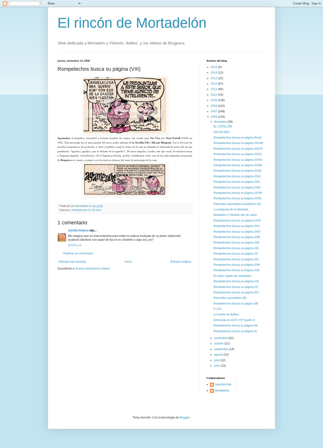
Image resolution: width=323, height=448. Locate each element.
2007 (214, 111)
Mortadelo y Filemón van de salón (235, 215)
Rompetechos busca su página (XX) (237, 181)
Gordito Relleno (78, 230)
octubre (219, 343)
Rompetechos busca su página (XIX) (237, 187)
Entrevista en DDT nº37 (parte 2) (234, 320)
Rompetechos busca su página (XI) (236, 248)
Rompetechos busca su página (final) (238, 137)
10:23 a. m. (75, 245)
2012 (214, 83)
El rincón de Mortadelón (131, 23)
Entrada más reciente (72, 261)
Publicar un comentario (78, 253)
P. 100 (217, 309)
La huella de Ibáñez (226, 314)
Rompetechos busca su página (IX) (236, 259)
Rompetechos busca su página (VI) (236, 281)
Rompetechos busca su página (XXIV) (238, 159)
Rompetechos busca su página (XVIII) (238, 193)
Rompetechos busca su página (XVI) (237, 220)
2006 (214, 116)
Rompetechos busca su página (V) (236, 287)
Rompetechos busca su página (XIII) (237, 237)
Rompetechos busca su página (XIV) (237, 231)
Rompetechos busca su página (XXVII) (238, 143)
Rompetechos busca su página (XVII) (237, 198)
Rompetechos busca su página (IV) (236, 292)
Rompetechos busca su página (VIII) (237, 264)
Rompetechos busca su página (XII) (236, 242)
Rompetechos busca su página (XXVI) (238, 148)
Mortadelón (222, 390)
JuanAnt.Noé (223, 384)
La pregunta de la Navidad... (232, 209)
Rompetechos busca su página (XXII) (237, 170)
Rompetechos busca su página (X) (236, 253)
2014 (214, 72)
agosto (218, 354)
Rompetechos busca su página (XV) (237, 226)
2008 (214, 106)
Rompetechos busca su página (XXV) (238, 154)
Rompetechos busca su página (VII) (236, 270)
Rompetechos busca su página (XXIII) (238, 165)
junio (217, 365)
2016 (214, 67)
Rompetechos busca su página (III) (236, 303)
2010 (214, 94)
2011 (214, 89)
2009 (214, 100)
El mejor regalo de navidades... (233, 276)
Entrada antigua (180, 261)
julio (217, 360)
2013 (214, 78)
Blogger (185, 417)
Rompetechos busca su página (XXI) (237, 176)
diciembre (220, 121)
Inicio (128, 261)
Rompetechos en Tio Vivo (86, 210)
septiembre (221, 349)
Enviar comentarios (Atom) (93, 268)
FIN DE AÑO (221, 132)
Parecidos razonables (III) (230, 298)
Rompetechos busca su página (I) (235, 331)
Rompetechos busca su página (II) (236, 325)
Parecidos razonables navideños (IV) (237, 204)
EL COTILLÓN (223, 126)
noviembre (221, 338)
